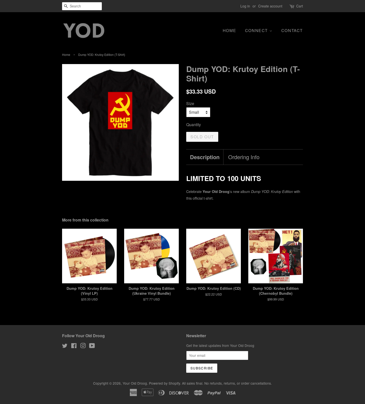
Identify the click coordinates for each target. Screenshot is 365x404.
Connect (257, 30)
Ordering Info (243, 157)
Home (229, 30)
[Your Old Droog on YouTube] (92, 346)
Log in (245, 5)
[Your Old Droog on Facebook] (74, 346)
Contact (292, 30)
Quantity (193, 124)
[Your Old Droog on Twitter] (65, 346)
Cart (299, 5)
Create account (270, 5)
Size (190, 103)
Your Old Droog (135, 383)
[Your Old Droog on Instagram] (83, 346)
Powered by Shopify (164, 383)
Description (204, 157)
